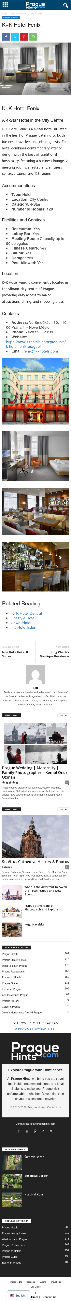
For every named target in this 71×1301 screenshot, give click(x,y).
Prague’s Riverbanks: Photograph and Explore (41, 907)
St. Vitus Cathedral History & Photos (35, 861)
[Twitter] (15, 37)
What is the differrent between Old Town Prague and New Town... (45, 890)
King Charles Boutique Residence (54, 654)
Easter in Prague (11, 989)
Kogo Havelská (34, 924)
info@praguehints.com (42, 1123)
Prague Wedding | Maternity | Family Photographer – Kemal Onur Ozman (34, 772)
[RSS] (44, 1131)
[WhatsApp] (33, 37)
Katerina (7, 866)
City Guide (36, 1286)
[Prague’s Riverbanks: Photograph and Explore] (12, 911)
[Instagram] (28, 1131)
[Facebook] (6, 37)
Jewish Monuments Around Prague (22, 1012)
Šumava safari (34, 1157)
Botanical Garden (36, 1176)
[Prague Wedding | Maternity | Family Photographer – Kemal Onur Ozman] (35, 742)
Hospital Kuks (33, 1194)
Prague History (10, 1000)
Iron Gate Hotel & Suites (15, 654)
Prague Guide (10, 983)
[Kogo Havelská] (12, 930)
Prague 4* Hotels (11, 977)
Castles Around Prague (15, 995)
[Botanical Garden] (12, 1181)
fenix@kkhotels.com (41, 350)
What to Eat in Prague (14, 965)
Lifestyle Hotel (23, 617)
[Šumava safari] (12, 1162)
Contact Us (54, 1107)
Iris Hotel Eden (23, 627)
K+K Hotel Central (26, 613)
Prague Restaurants (13, 971)
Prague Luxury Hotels (14, 959)
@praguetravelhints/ (35, 1028)
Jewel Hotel (21, 622)
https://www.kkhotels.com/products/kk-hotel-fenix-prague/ (37, 344)
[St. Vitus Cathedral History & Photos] (35, 836)
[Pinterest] (24, 37)
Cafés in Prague (11, 1006)
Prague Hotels (17, 13)
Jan (35, 687)
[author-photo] (35, 674)
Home (4, 13)
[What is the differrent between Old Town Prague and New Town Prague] (12, 892)
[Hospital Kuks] (12, 1200)
